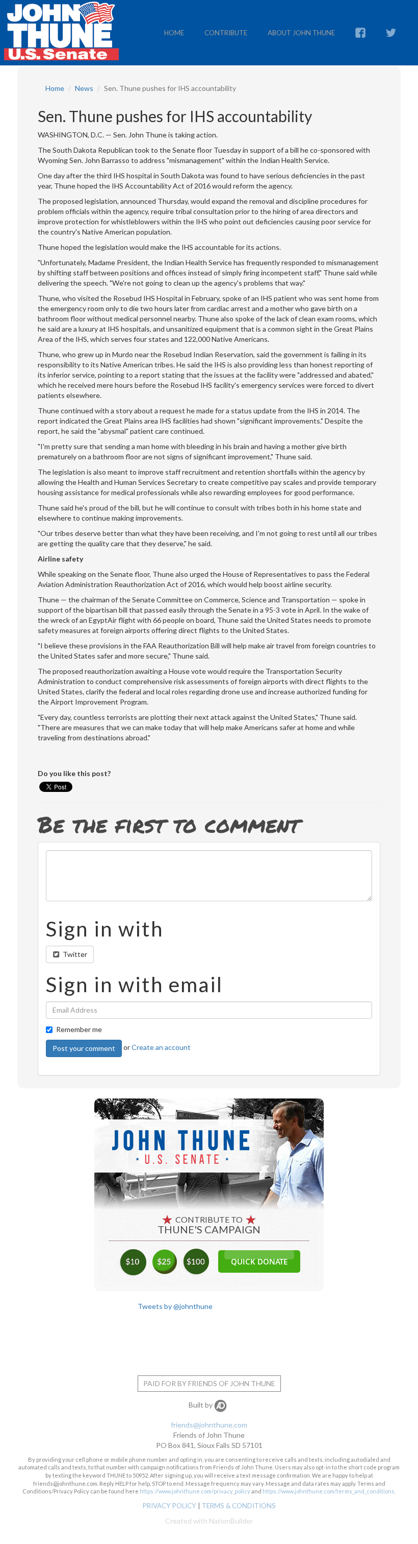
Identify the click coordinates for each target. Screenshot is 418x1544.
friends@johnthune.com (209, 1424)
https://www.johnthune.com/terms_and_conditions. (329, 1491)
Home (174, 33)
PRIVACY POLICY (169, 1506)
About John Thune (301, 33)
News (84, 88)
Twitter (74, 954)
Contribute (225, 33)
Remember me (79, 1029)
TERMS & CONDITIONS (239, 1506)
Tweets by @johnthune (175, 1306)
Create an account (161, 1047)
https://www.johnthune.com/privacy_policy (195, 1491)
